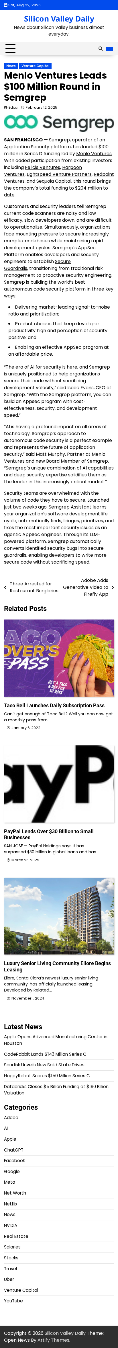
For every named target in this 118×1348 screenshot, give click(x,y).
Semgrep (59, 140)
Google (12, 1171)
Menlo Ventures (94, 153)
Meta (9, 1182)
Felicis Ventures (42, 167)
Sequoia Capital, (54, 181)
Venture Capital (35, 66)
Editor (14, 107)
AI (6, 1128)
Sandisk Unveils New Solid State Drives (44, 1065)
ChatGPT (13, 1150)
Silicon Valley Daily (59, 18)
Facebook (14, 1161)
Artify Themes (53, 1340)
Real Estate (16, 1236)
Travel (10, 1269)
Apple (10, 1139)
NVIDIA (10, 1225)
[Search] (100, 48)
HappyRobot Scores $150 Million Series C (47, 1076)
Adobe (11, 1118)
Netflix (10, 1204)
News (11, 66)
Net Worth (15, 1193)
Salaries (12, 1247)
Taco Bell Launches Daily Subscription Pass (54, 705)
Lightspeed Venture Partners (59, 174)
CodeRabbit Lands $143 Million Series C (45, 1054)
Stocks (11, 1258)
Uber (9, 1279)
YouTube (13, 1301)
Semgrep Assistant (71, 507)
